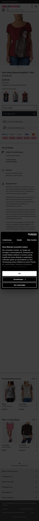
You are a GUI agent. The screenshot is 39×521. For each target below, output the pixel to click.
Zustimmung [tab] (6, 240)
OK (19, 273)
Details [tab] (19, 240)
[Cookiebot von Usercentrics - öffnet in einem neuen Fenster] (28, 234)
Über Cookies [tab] (32, 240)
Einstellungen (18, 279)
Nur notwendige (19, 285)
